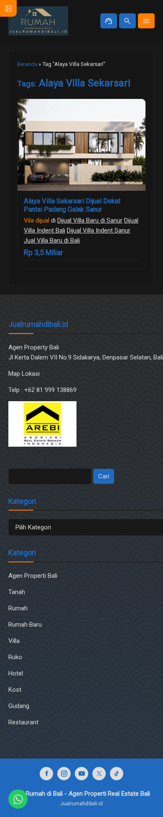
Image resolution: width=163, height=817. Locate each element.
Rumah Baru (25, 624)
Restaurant (23, 722)
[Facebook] (46, 773)
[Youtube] (81, 773)
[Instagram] (64, 773)
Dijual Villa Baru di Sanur (89, 220)
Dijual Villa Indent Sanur (98, 230)
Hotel (15, 673)
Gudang (18, 706)
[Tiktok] (116, 773)
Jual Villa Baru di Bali (52, 240)
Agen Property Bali (33, 347)
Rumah (18, 608)
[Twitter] (99, 773)
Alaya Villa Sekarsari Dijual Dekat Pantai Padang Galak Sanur (72, 205)
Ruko (15, 657)
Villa (14, 641)
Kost (14, 689)
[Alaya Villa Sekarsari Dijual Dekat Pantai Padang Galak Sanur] (81, 145)
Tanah (16, 592)
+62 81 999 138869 (51, 390)
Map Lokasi (24, 373)
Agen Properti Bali (32, 575)
